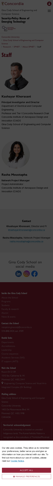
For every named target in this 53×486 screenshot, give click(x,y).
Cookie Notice (17, 461)
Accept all (26, 470)
